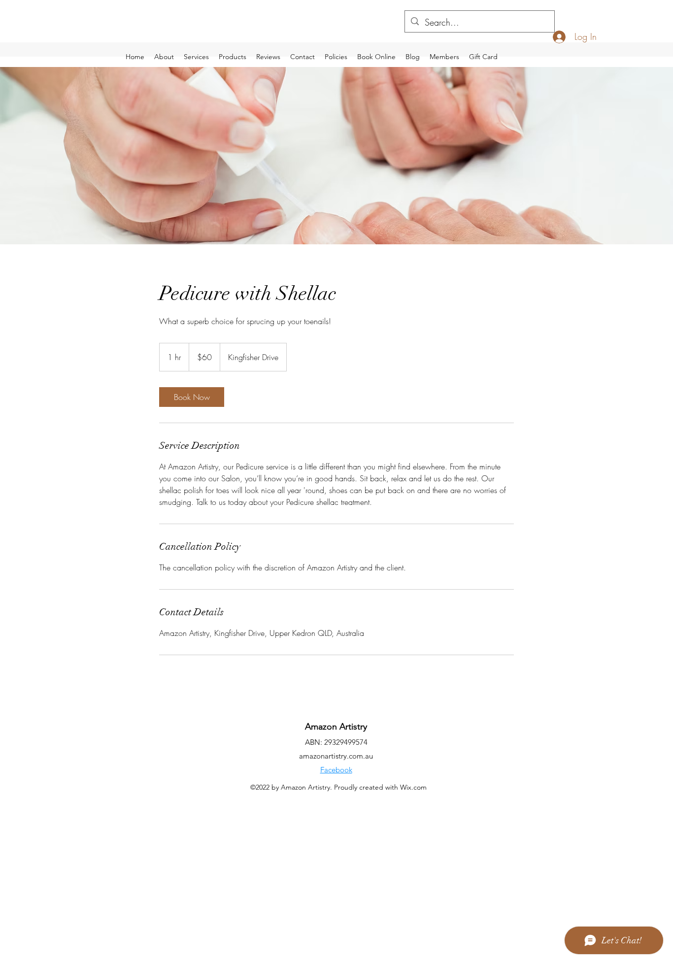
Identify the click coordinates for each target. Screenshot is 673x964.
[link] (191, 397)
